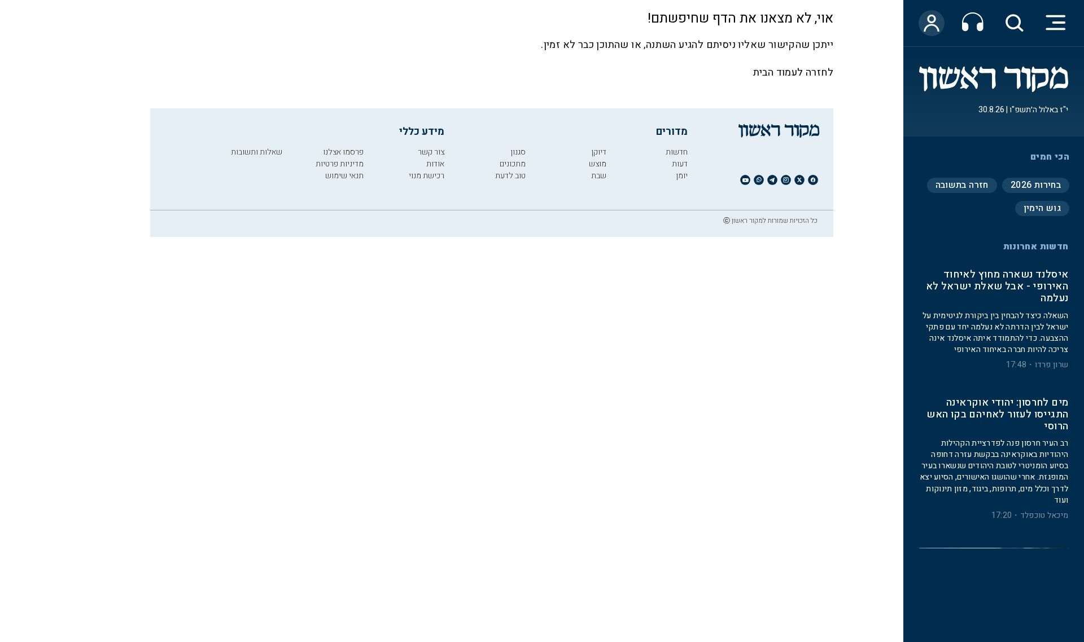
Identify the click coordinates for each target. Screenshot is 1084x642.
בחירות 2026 (1036, 185)
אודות (435, 164)
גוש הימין (1042, 208)
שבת (598, 176)
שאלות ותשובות (256, 152)
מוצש (597, 164)
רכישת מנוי (426, 176)
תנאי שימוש (344, 176)
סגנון (518, 152)
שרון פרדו (1052, 365)
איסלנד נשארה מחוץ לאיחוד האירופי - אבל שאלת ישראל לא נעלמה (997, 287)
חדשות (677, 152)
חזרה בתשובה (962, 185)
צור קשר (431, 152)
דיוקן (598, 152)
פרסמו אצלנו (343, 152)
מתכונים (513, 164)
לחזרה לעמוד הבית (793, 72)
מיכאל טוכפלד (1044, 516)
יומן (682, 176)
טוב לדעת (510, 176)
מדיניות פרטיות (340, 164)
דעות (680, 164)
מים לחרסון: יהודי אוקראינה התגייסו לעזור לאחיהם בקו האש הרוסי (997, 415)
